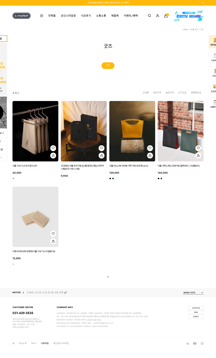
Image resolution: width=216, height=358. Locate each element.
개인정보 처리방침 (61, 343)
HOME (185, 29)
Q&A (196, 312)
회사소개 (22, 343)
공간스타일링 (68, 15)
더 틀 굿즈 (194, 29)
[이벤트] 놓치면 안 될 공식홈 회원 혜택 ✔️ (47, 292)
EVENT (196, 316)
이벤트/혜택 (131, 15)
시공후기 (86, 15)
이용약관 (45, 343)
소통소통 (101, 15)
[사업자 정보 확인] (94, 319)
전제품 (52, 15)
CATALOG (196, 308)
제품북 (115, 15)
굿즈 (202, 29)
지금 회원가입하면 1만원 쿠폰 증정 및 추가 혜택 (108, 2)
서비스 (34, 343)
